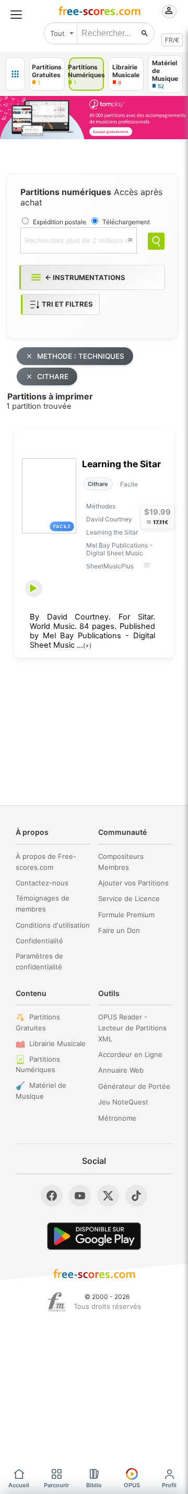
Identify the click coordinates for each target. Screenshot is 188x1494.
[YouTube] (80, 1196)
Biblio (94, 1485)
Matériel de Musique (41, 1090)
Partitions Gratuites (38, 1022)
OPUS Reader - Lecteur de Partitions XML (132, 1028)
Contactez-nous (42, 883)
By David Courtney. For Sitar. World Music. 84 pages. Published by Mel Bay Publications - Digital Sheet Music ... (92, 631)
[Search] (156, 241)
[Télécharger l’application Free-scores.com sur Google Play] (94, 1236)
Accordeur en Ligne (130, 1054)
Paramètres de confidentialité (39, 961)
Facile (129, 484)
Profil (169, 1485)
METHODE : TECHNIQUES (80, 356)
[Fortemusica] (57, 1302)
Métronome (117, 1118)
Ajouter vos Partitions (133, 883)
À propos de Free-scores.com (46, 861)
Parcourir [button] (56, 1485)
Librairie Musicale (57, 1043)
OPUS (132, 1485)
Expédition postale (59, 222)
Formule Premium (126, 914)
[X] (108, 1196)
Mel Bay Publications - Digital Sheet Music (119, 549)
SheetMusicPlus (110, 566)
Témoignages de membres (42, 903)
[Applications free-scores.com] (15, 74)
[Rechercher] (144, 33)
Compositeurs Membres (121, 861)
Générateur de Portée (134, 1086)
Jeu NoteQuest (123, 1102)
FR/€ (172, 40)
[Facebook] (52, 1196)
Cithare (98, 484)
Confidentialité (39, 941)
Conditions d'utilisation (53, 925)
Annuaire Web (121, 1070)
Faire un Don (119, 930)
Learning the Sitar (121, 463)
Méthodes (100, 506)
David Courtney (109, 519)
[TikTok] (136, 1196)
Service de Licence (129, 898)
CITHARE (52, 376)
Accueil (18, 1485)
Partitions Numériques (38, 1064)
